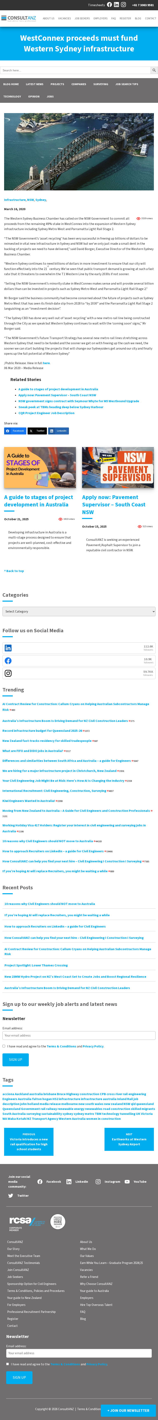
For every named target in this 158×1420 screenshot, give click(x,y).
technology (110, 1114)
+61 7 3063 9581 (143, 5)
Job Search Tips (126, 84)
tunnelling (127, 1114)
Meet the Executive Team (23, 1256)
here (46, 363)
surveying (33, 1114)
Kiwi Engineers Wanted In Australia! (32, 801)
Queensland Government (21, 1109)
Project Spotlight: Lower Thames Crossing (36, 965)
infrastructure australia (98, 1099)
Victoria (147, 1114)
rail (43, 1109)
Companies (78, 84)
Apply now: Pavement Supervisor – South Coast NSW (57, 395)
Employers (100, 18)
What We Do (88, 1249)
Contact (150, 18)
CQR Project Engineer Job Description (46, 413)
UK (138, 1114)
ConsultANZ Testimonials (23, 1263)
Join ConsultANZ (18, 1270)
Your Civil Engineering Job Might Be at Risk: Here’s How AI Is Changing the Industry (67, 780)
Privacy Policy (93, 1046)
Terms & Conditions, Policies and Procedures (36, 1291)
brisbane (49, 1094)
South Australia (14, 1114)
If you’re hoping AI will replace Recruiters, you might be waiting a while (58, 871)
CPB (103, 1094)
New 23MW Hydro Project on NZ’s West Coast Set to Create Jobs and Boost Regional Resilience (75, 976)
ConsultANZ (15, 1242)
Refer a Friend (89, 1277)
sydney (40, 200)
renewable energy (71, 1109)
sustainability (51, 1114)
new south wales (90, 1104)
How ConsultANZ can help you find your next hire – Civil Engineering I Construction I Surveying (75, 861)
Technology (12, 97)
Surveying (100, 84)
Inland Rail (125, 1099)
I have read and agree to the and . (55, 1046)
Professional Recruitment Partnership (31, 1312)
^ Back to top (14, 571)
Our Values (87, 1256)
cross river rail (117, 1094)
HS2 (55, 1099)
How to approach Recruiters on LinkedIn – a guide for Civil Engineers (57, 851)
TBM (98, 1114)
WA (4, 1119)
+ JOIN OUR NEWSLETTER (128, 1410)
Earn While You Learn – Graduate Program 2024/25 (111, 1263)
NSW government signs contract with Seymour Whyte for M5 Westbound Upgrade (79, 401)
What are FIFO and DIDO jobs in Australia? (36, 751)
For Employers (16, 1305)
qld (133, 1104)
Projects (57, 84)
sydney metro (84, 1114)
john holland (29, 1104)
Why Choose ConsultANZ (96, 1284)
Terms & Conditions (61, 1046)
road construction (116, 1109)
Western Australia (72, 1119)
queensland (145, 1104)
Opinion (34, 97)
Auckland (22, 1094)
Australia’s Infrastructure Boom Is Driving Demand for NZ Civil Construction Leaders (68, 721)
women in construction (103, 1119)
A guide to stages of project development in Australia (58, 389)
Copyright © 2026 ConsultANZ (54, 1409)
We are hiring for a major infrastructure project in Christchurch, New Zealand (63, 771)
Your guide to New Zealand (24, 1298)
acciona (8, 1094)
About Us (48, 18)
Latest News (34, 84)
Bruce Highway (68, 1094)
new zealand (113, 1104)
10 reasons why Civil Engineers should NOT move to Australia (52, 841)
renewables (93, 1109)
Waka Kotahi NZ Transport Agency (33, 1119)
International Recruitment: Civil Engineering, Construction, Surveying (58, 791)
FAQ (113, 18)
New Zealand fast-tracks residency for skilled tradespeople (50, 741)
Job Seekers (82, 18)
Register (125, 18)
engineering (137, 1094)
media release (50, 1104)
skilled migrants (143, 1109)
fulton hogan (42, 1099)
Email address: (12, 1028)
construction (89, 1094)
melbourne (69, 1104)
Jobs (50, 97)
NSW (30, 200)
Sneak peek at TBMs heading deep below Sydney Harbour (61, 407)
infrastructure (15, 200)
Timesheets (96, 5)
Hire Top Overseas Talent (96, 1305)
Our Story (13, 1249)
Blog (138, 18)
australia (36, 1094)
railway (51, 1109)
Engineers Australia (16, 1099)
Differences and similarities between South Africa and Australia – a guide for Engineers (70, 761)
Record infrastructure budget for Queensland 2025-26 (46, 731)
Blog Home (11, 84)
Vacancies (64, 18)
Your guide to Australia (94, 1291)
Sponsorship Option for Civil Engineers (31, 1284)
